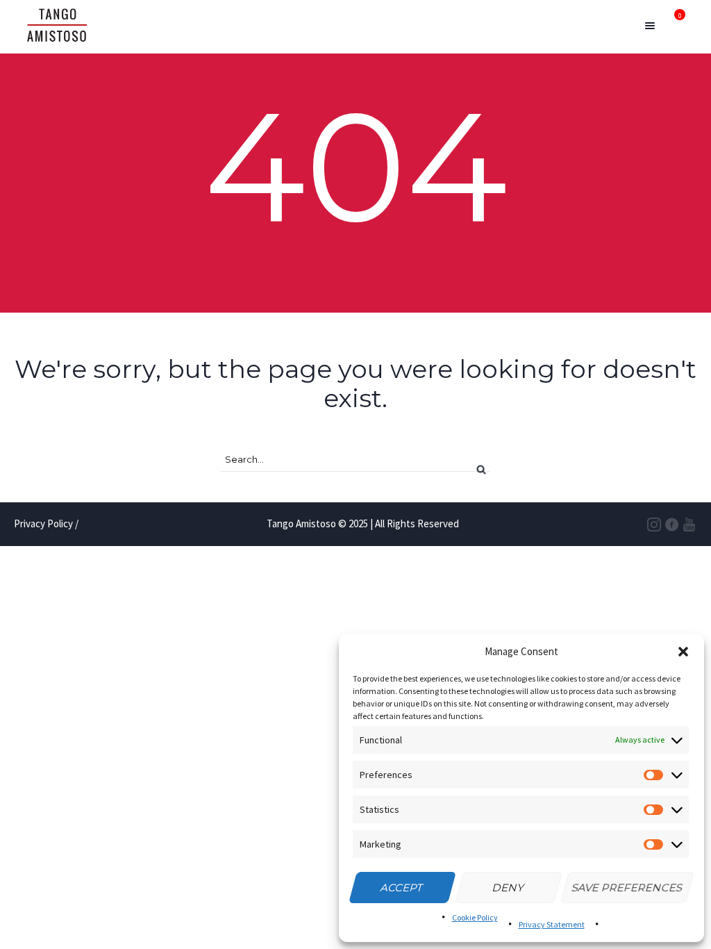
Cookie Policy (475, 917)
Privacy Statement (552, 924)
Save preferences (628, 887)
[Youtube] (689, 525)
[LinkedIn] (654, 525)
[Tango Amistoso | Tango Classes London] (56, 26)
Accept (402, 887)
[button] (683, 652)
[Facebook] (672, 525)
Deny (508, 887)
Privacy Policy (43, 523)
